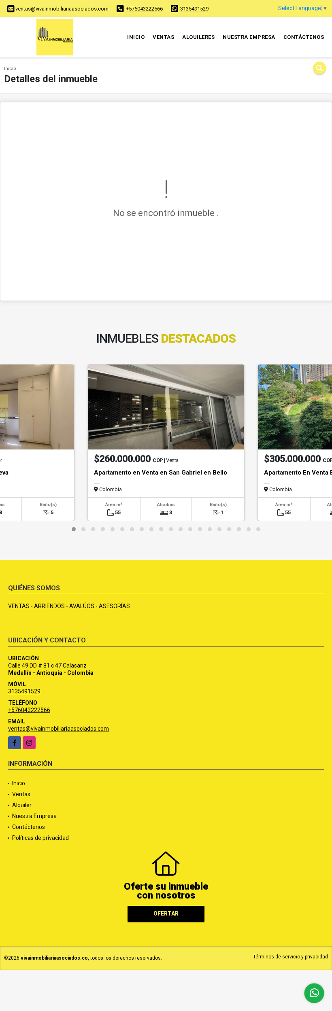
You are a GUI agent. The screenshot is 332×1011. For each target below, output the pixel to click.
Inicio (136, 37)
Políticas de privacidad (40, 838)
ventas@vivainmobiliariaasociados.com (58, 728)
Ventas (163, 37)
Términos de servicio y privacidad (290, 957)
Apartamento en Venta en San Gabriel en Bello (160, 472)
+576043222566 (144, 9)
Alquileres (198, 37)
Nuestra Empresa (249, 37)
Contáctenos (303, 37)
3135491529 (194, 9)
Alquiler (22, 805)
